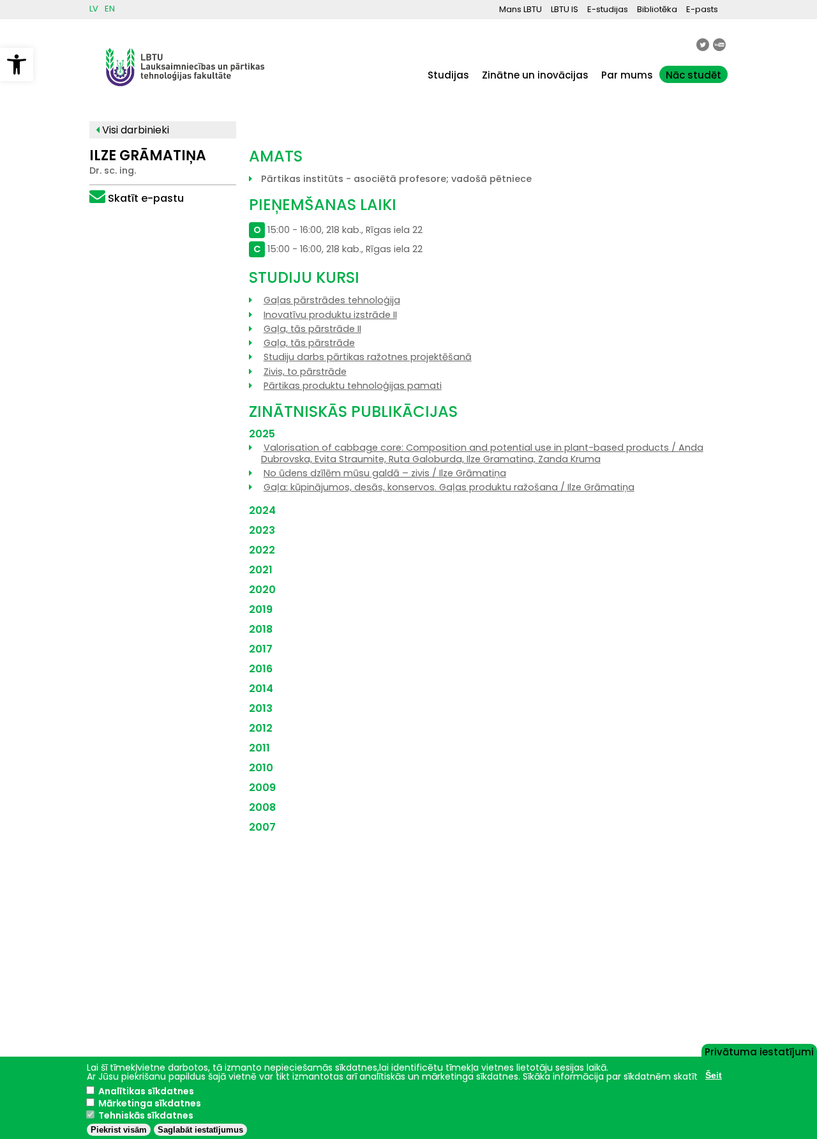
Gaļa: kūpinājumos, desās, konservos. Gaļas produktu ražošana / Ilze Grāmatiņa (449, 487)
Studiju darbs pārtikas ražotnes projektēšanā (368, 357)
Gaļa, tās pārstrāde (309, 342)
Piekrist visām (119, 1130)
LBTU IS (564, 9)
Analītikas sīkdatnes (146, 1091)
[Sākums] (185, 92)
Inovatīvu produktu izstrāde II (330, 314)
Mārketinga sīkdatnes (149, 1103)
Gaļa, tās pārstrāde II (312, 328)
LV (93, 9)
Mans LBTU (520, 9)
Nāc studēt (693, 75)
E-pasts (702, 9)
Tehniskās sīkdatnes (145, 1115)
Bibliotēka (657, 9)
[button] (16, 64)
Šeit (713, 1075)
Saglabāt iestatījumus (200, 1130)
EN (110, 9)
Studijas (448, 75)
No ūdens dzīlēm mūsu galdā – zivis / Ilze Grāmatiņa (385, 473)
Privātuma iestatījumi (759, 1051)
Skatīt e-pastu (146, 198)
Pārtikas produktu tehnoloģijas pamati (353, 385)
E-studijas (607, 9)
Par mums (627, 75)
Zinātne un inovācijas (535, 75)
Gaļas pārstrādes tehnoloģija (332, 300)
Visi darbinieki (134, 130)
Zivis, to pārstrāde (305, 371)
